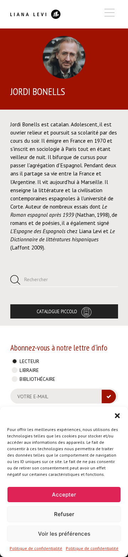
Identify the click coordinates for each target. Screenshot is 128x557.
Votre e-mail (32, 396)
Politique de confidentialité (36, 548)
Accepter (64, 494)
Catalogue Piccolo (57, 311)
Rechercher (36, 279)
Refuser (64, 514)
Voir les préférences (64, 533)
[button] (117, 415)
